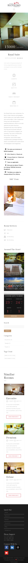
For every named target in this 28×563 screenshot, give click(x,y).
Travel (6, 347)
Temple (7, 343)
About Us (7, 516)
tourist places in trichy (10, 358)
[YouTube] (6, 553)
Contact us (8, 530)
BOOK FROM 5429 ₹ (14, 495)
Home (6, 512)
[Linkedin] (12, 547)
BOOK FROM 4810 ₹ (14, 416)
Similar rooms (14, 40)
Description (14, 34)
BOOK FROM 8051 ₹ (14, 456)
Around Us (7, 339)
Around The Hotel (14, 38)
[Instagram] (18, 547)
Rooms (7, 519)
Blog (6, 526)
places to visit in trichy (10, 355)
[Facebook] (6, 547)
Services (14, 36)
